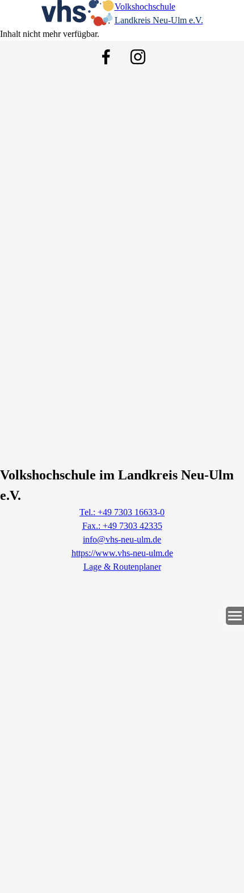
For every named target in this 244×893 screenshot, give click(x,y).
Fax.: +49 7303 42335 (122, 526)
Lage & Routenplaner (122, 566)
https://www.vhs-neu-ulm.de (122, 553)
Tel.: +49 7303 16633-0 (122, 512)
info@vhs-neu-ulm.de (122, 539)
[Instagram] (138, 57)
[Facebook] (106, 57)
